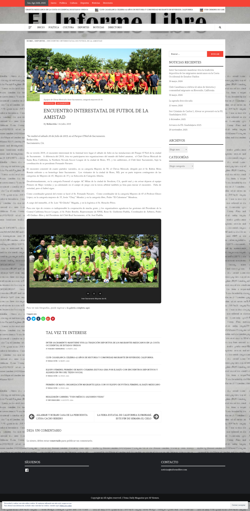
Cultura (73, 3)
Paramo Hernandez (56, 349)
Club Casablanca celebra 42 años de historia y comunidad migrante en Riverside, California (117, 10)
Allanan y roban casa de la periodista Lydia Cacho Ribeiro (62, 417)
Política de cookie (66, 506)
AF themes (154, 498)
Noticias (96, 3)
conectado (55, 440)
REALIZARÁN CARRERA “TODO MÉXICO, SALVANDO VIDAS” (75, 397)
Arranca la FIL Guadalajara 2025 (185, 125)
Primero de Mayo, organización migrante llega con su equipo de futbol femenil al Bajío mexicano (103, 384)
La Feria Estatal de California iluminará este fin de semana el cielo (124, 417)
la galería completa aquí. (78, 307)
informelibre (54, 400)
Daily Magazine (137, 498)
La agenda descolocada (180, 100)
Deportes (84, 3)
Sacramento (63, 103)
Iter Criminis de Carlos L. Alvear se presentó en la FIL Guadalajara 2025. (210, 10)
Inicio (53, 3)
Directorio (108, 3)
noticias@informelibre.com (174, 469)
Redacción (52, 124)
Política (63, 3)
